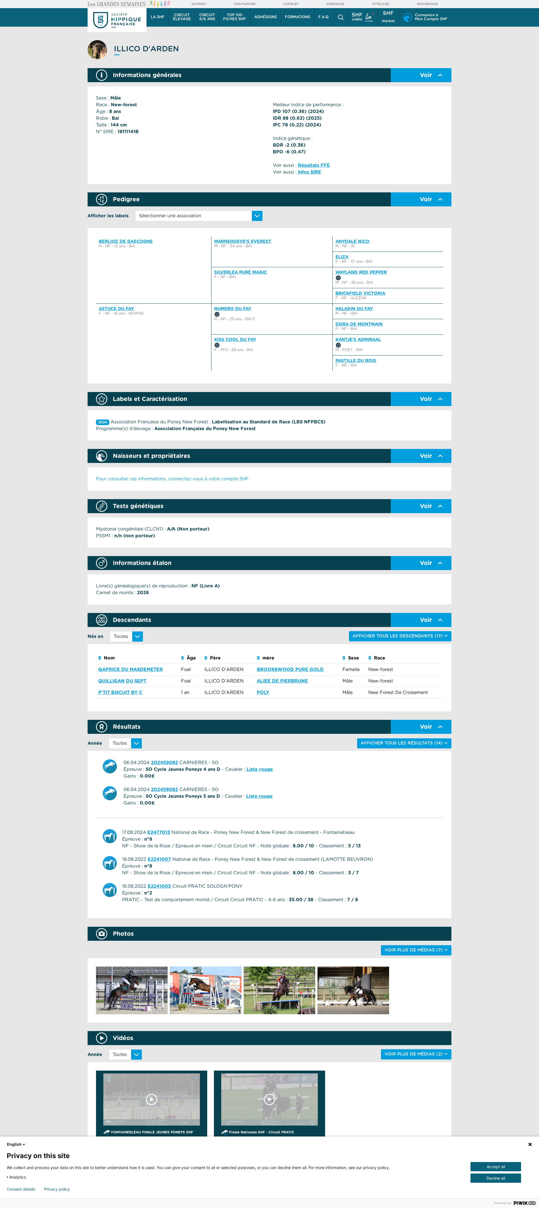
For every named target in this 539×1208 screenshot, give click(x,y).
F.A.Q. (324, 17)
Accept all (496, 1166)
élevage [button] (182, 17)
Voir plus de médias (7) (414, 950)
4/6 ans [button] (207, 17)
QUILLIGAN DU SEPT (122, 681)
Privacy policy (57, 1189)
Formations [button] (297, 17)
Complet (291, 4)
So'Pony (198, 4)
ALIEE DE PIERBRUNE (282, 681)
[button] (341, 17)
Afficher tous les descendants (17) (398, 636)
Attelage (380, 4)
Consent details (21, 1189)
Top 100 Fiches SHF (234, 17)
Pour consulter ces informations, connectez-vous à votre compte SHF (172, 479)
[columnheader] (137, 658)
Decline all (496, 1178)
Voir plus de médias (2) (414, 1054)
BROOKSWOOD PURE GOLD (290, 669)
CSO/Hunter (244, 4)
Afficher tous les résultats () (402, 743)
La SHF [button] (158, 17)
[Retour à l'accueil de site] (117, 20)
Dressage (335, 4)
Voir (426, 75)
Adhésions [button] (265, 17)
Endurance (427, 4)
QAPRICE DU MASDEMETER (130, 669)
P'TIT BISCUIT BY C (120, 692)
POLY (263, 692)
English (14, 1144)
